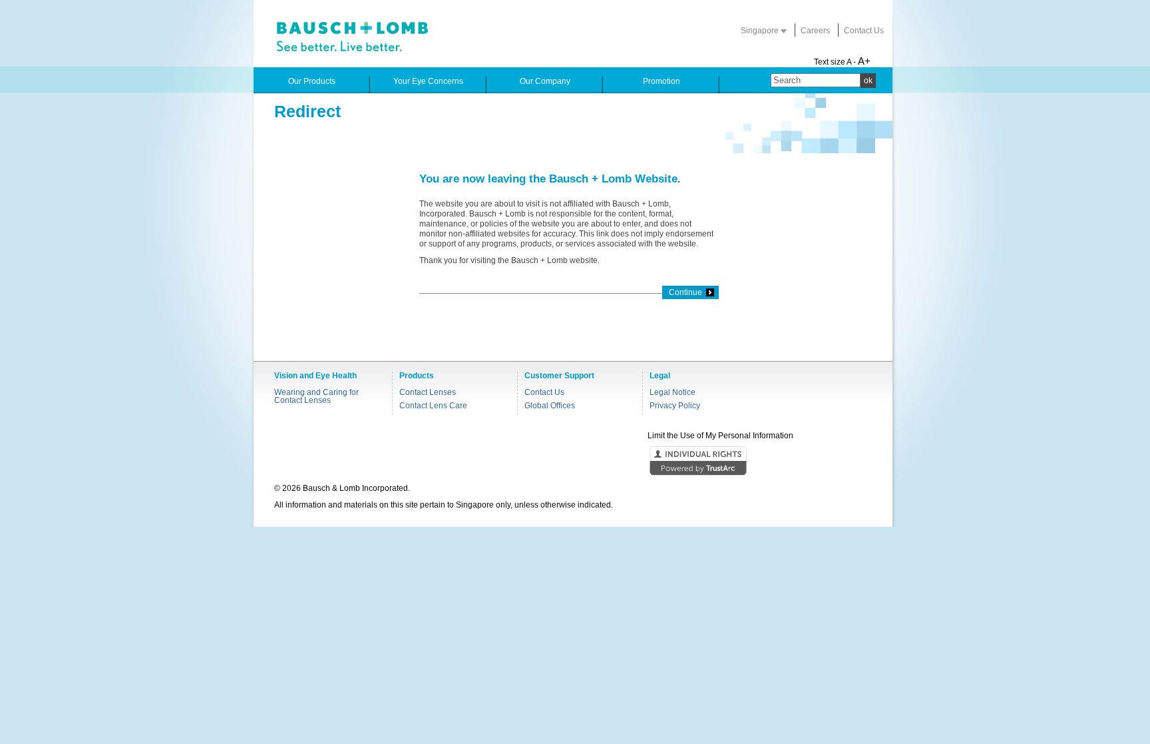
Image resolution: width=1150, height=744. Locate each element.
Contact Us (864, 31)
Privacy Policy (675, 405)
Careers (815, 31)
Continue (685, 292)
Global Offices (549, 405)
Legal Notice (672, 392)
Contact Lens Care (433, 405)
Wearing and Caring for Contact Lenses (316, 396)
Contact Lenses (427, 392)
